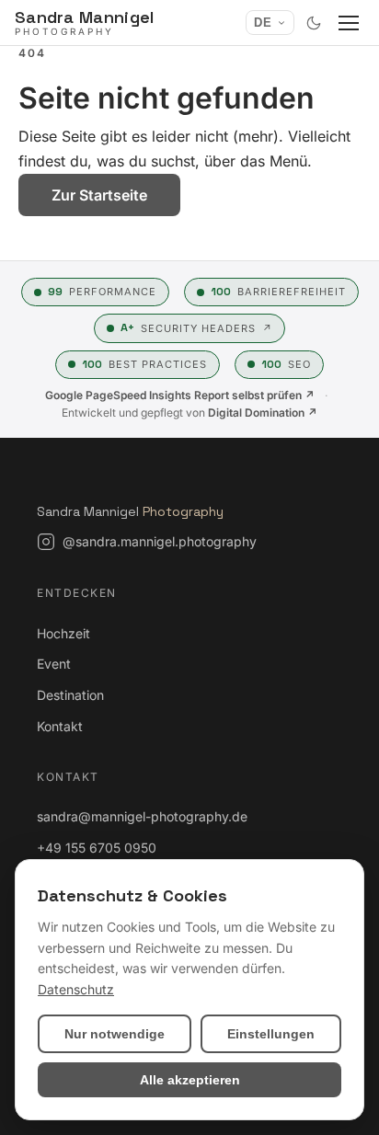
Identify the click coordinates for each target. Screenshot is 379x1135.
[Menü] (348, 23)
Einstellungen (271, 1033)
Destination (70, 695)
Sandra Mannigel (130, 511)
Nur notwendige (114, 1033)
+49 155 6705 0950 (96, 847)
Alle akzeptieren (190, 1079)
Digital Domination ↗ (262, 412)
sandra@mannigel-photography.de (142, 816)
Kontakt (60, 726)
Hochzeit (63, 633)
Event (54, 663)
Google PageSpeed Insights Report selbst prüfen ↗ (180, 395)
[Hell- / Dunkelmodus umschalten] (314, 23)
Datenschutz (76, 989)
